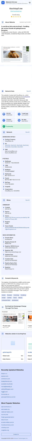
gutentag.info (7, 352)
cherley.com (5, 427)
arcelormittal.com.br (7, 422)
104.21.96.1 (14, 147)
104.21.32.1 (13, 145)
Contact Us (16, 434)
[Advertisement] (16, 41)
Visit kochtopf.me (15, 11)
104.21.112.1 (20, 147)
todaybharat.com (6, 381)
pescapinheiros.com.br (8, 397)
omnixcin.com (5, 379)
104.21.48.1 (19, 145)
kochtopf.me (26, 97)
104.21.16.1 (7, 145)
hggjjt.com (4, 392)
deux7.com (4, 420)
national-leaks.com (7, 412)
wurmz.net (4, 414)
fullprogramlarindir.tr (7, 417)
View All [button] (29, 91)
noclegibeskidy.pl (6, 386)
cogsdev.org (5, 430)
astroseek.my (5, 409)
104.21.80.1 (8, 147)
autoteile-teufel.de (6, 384)
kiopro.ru (4, 373)
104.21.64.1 (25, 145)
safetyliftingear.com (7, 389)
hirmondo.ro (5, 394)
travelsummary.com (7, 425)
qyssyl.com (4, 376)
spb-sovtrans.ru (6, 406)
